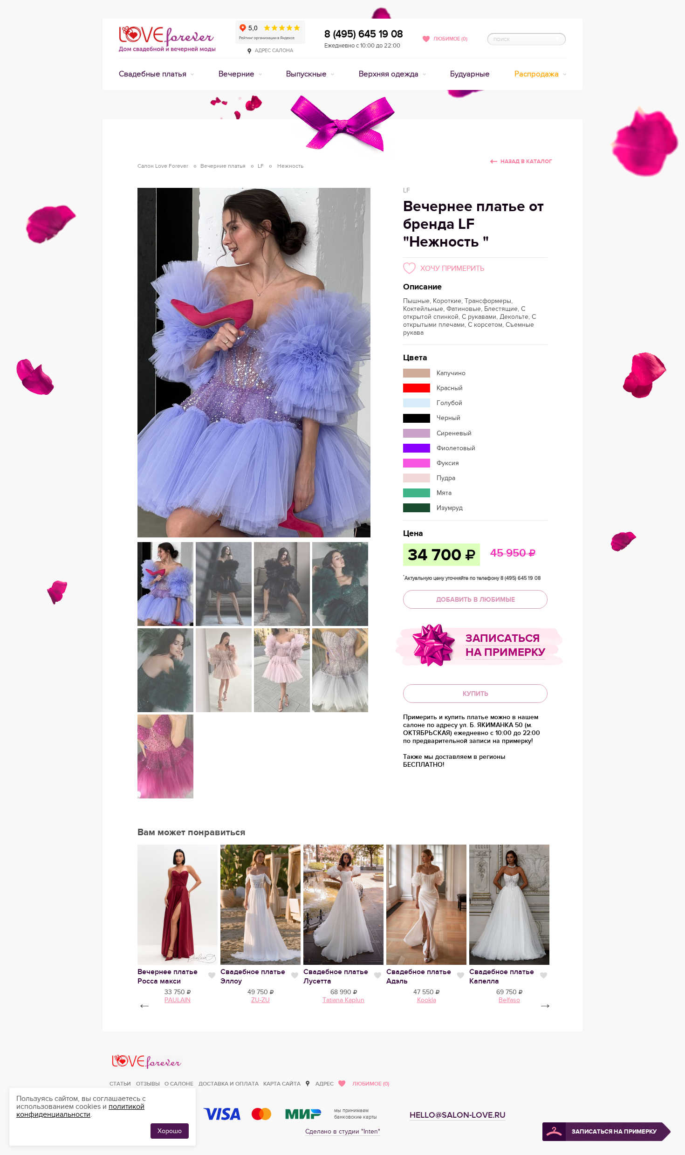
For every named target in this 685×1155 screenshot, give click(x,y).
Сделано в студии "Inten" (342, 1131)
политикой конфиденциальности (80, 1110)
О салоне (178, 1083)
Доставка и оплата (229, 1083)
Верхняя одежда (389, 74)
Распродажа (537, 74)
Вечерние (237, 74)
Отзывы (148, 1083)
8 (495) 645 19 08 (363, 34)
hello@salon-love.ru (458, 1115)
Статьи (120, 1083)
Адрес (324, 1083)
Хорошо (170, 1131)
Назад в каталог (526, 161)
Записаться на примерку (505, 645)
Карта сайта (282, 1083)
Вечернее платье (167, 976)
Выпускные (307, 74)
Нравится (211, 975)
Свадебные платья (153, 74)
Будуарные (470, 74)
